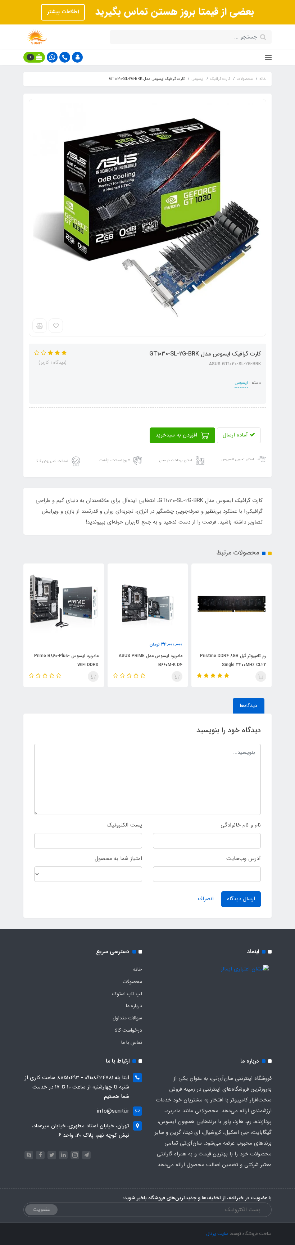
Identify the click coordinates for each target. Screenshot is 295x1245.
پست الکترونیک (124, 825)
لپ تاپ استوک (127, 994)
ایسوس (241, 382)
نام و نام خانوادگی (241, 825)
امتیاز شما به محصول (118, 858)
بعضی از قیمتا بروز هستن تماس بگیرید (173, 12)
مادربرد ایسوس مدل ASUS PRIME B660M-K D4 (150, 660)
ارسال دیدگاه (241, 899)
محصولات (132, 982)
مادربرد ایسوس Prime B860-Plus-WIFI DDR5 (66, 660)
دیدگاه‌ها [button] (248, 706)
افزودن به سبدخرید (177, 435)
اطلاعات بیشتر (63, 12)
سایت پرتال (217, 1233)
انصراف (206, 899)
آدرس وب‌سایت (243, 858)
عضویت (41, 1209)
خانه (137, 969)
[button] (77, 57)
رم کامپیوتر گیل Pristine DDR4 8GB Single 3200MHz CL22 (233, 660)
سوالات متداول (127, 1018)
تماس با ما (131, 1042)
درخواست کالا (128, 1030)
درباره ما (134, 1006)
